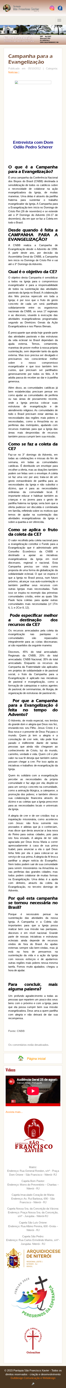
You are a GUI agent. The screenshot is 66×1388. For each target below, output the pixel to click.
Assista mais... (14, 1111)
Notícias (13, 72)
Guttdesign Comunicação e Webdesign (33, 1377)
